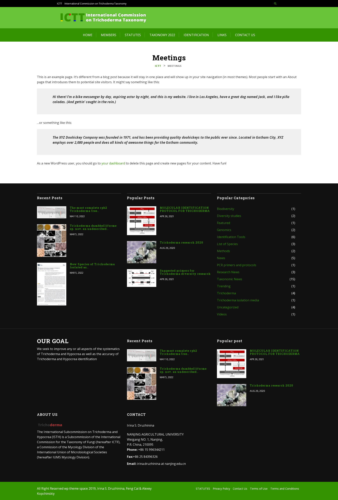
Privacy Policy (221, 488)
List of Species (227, 244)
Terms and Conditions (284, 488)
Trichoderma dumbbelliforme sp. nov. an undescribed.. (93, 227)
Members (108, 35)
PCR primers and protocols (236, 265)
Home (87, 35)
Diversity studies (229, 216)
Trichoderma (226, 293)
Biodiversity (225, 209)
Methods (223, 251)
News (221, 258)
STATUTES (133, 35)
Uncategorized (227, 307)
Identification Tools (231, 237)
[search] (275, 3)
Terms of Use (259, 488)
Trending (224, 286)
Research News (228, 272)
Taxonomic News (229, 279)
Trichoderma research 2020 (181, 242)
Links (222, 35)
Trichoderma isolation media (238, 300)
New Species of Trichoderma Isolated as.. (92, 266)
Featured (223, 223)
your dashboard (113, 163)
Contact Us (245, 35)
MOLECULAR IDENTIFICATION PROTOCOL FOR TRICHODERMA (185, 209)
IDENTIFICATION (196, 35)
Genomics (224, 230)
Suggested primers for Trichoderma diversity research (185, 272)
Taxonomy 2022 (162, 35)
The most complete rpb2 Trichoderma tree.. (88, 209)
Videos (222, 314)
